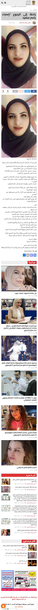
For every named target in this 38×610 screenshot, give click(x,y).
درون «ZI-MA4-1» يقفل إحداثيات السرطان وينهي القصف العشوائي (19, 398)
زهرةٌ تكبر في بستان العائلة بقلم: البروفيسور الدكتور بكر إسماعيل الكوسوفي (21, 433)
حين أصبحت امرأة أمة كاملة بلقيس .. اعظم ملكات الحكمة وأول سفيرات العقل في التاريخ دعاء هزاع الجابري (20, 328)
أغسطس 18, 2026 (21, 532)
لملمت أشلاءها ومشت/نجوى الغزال (27, 530)
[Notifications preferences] (3, 606)
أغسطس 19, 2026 (21, 489)
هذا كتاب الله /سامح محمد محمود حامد (26, 487)
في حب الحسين (23, 561)
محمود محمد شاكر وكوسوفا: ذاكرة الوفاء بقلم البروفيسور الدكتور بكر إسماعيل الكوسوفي (19, 364)
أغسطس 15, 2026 (32, 295)
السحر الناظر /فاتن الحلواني (27, 467)
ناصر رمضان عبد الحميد (24, 22)
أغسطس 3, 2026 (32, 437)
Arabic (5, 609)
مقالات (30, 10)
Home (35, 10)
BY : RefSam (19, 607)
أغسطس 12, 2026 (32, 367)
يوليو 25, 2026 (33, 470)
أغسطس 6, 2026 (32, 402)
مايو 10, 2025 (12, 22)
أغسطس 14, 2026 (32, 332)
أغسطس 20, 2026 (21, 483)
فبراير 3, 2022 (12, 563)
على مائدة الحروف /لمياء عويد (26, 293)
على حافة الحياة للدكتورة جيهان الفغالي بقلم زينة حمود (25, 480)
